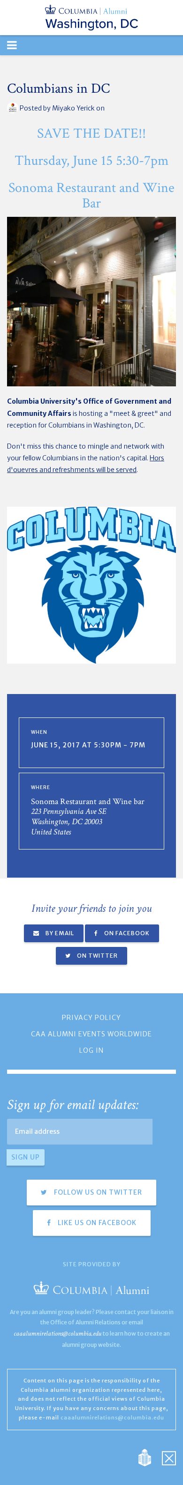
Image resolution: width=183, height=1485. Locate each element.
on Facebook (126, 933)
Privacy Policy (91, 1017)
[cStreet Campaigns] (169, 1457)
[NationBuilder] (149, 1457)
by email (59, 933)
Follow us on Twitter (97, 1192)
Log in (91, 1050)
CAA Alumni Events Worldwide (91, 1034)
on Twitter (97, 955)
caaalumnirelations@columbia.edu (57, 1333)
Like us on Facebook (96, 1223)
